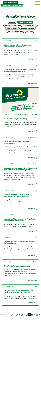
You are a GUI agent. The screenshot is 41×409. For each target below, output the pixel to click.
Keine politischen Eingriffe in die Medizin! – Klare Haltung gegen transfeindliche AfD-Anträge (19, 291)
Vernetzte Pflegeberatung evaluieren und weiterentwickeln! (16, 142)
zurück (3, 315)
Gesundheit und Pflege (25, 22)
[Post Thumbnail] (20, 100)
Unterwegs (29, 31)
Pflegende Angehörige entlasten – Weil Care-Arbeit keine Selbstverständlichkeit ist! (19, 220)
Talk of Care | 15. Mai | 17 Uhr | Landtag (15, 119)
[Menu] (37, 3)
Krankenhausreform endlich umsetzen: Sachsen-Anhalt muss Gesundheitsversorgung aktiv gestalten (20, 169)
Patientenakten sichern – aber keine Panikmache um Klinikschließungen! (20, 242)
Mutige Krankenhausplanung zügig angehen (17, 266)
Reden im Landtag (12, 28)
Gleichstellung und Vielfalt (13, 25)
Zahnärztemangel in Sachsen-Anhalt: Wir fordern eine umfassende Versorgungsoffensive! (20, 70)
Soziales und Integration (15, 31)
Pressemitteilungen (30, 25)
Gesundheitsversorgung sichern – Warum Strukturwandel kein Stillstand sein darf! (16, 195)
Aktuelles (12, 22)
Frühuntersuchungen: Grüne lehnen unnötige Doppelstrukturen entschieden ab (17, 46)
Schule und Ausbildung (27, 28)
